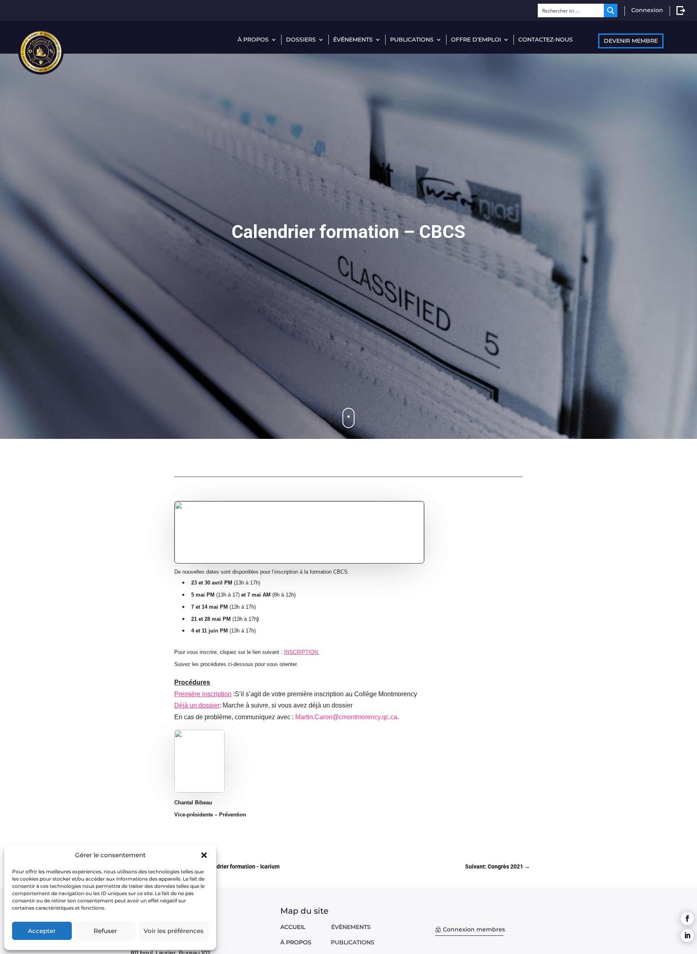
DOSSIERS (301, 39)
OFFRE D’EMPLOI (476, 39)
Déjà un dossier (196, 705)
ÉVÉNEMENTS (353, 39)
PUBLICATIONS (412, 39)
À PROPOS (253, 39)
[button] (204, 855)
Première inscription (203, 694)
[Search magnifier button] (611, 10)
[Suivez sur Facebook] (687, 918)
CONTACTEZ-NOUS (545, 39)
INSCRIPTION (301, 652)
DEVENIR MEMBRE (631, 40)
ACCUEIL (292, 927)
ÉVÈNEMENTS (351, 927)
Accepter (42, 931)
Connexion (647, 10)
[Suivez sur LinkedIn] (687, 935)
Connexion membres (474, 929)
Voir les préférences (174, 931)
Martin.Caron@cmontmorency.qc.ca (346, 717)
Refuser (105, 931)
